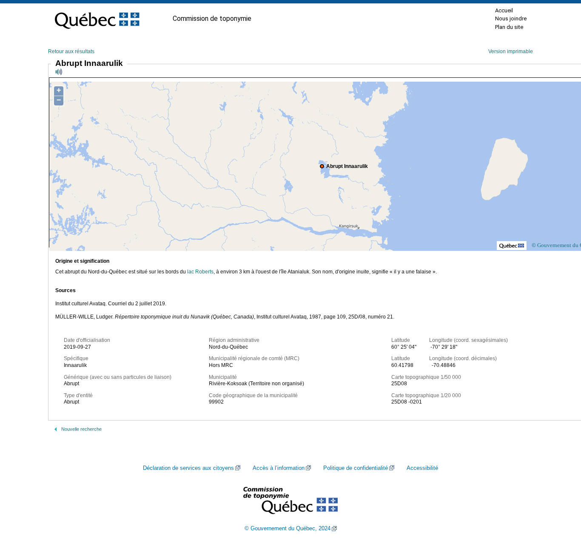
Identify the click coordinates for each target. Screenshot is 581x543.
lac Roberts (200, 272)
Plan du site (509, 27)
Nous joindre (511, 18)
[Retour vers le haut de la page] (559, 496)
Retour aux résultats (71, 51)
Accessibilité (422, 468)
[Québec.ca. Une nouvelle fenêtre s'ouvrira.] (97, 18)
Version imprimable (510, 51)
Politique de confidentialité (355, 468)
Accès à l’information (279, 468)
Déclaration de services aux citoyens (188, 468)
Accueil (504, 10)
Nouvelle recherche (81, 429)
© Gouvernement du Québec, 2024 (287, 529)
